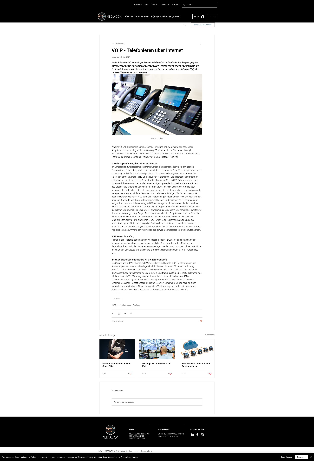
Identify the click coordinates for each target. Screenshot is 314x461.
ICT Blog (115, 305)
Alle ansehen (210, 335)
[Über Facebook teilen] (113, 313)
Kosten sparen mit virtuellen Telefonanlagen (196, 364)
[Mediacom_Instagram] (202, 435)
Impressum (134, 451)
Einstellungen (286, 457)
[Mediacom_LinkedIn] (192, 435)
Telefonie (116, 299)
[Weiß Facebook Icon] (197, 435)
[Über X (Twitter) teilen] (119, 313)
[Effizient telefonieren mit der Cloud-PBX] (117, 349)
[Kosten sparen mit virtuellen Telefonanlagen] (197, 349)
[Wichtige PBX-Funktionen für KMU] (157, 349)
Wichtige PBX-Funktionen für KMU (156, 364)
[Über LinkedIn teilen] (125, 313)
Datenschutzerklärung (129, 457)
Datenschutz (146, 451)
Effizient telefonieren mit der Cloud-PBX (116, 364)
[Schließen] (311, 457)
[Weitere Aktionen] (200, 43)
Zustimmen (301, 457)
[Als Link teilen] (131, 313)
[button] (184, 25)
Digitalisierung (125, 305)
